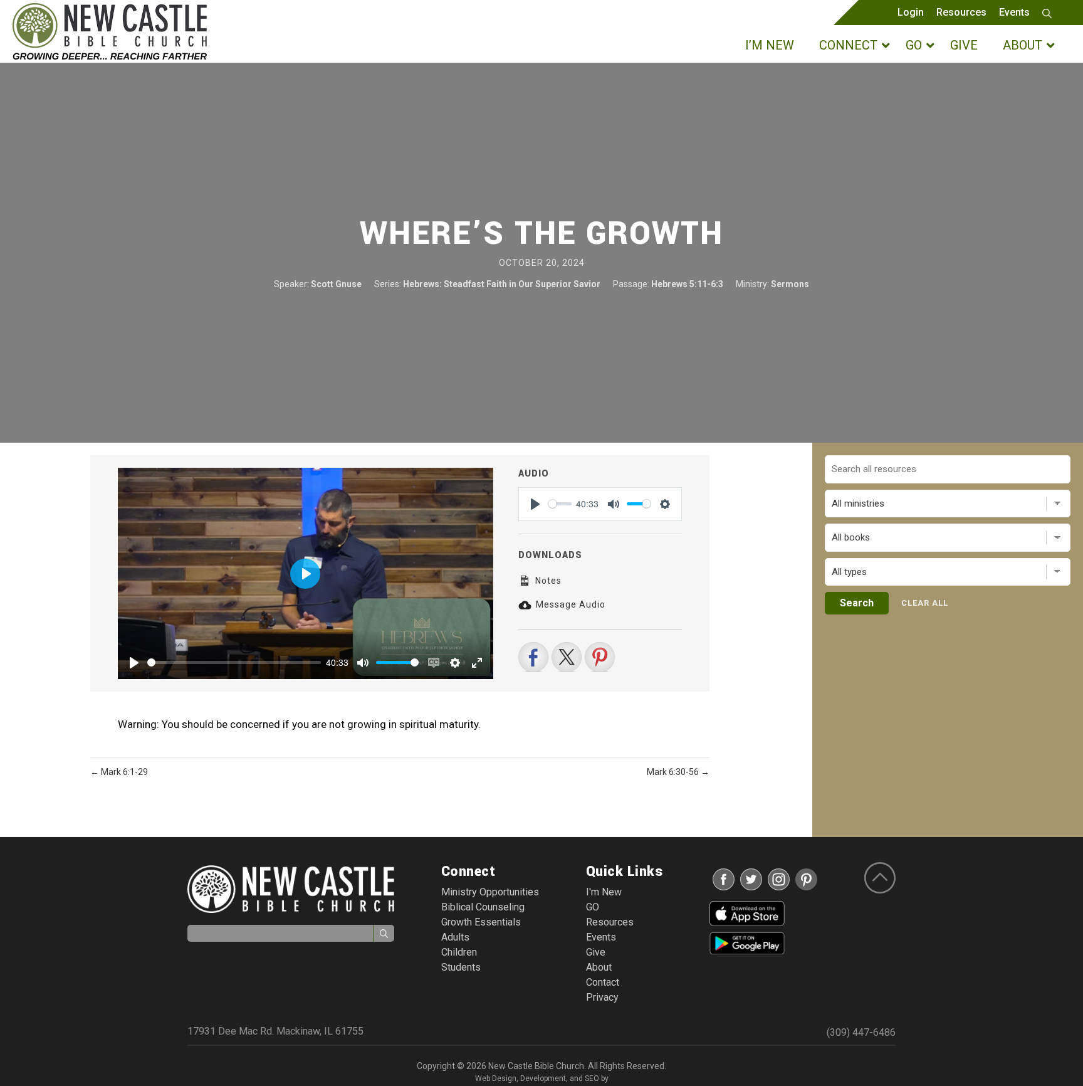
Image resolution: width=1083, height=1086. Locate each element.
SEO (592, 1078)
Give (595, 952)
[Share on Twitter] (567, 657)
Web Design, (496, 1078)
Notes (547, 581)
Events (1014, 12)
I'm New (604, 892)
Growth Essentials (481, 922)
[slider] (234, 662)
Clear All (924, 603)
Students (461, 967)
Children (459, 952)
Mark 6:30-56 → (678, 772)
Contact (602, 982)
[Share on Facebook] (533, 657)
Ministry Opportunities (490, 892)
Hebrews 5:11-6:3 (687, 284)
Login (910, 12)
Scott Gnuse (336, 284)
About (599, 967)
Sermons (790, 284)
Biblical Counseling (483, 907)
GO (592, 907)
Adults (455, 937)
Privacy (602, 997)
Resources (961, 12)
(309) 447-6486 (861, 1032)
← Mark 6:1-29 (119, 772)
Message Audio (569, 604)
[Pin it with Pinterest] (600, 657)
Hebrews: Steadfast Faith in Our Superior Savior (501, 284)
